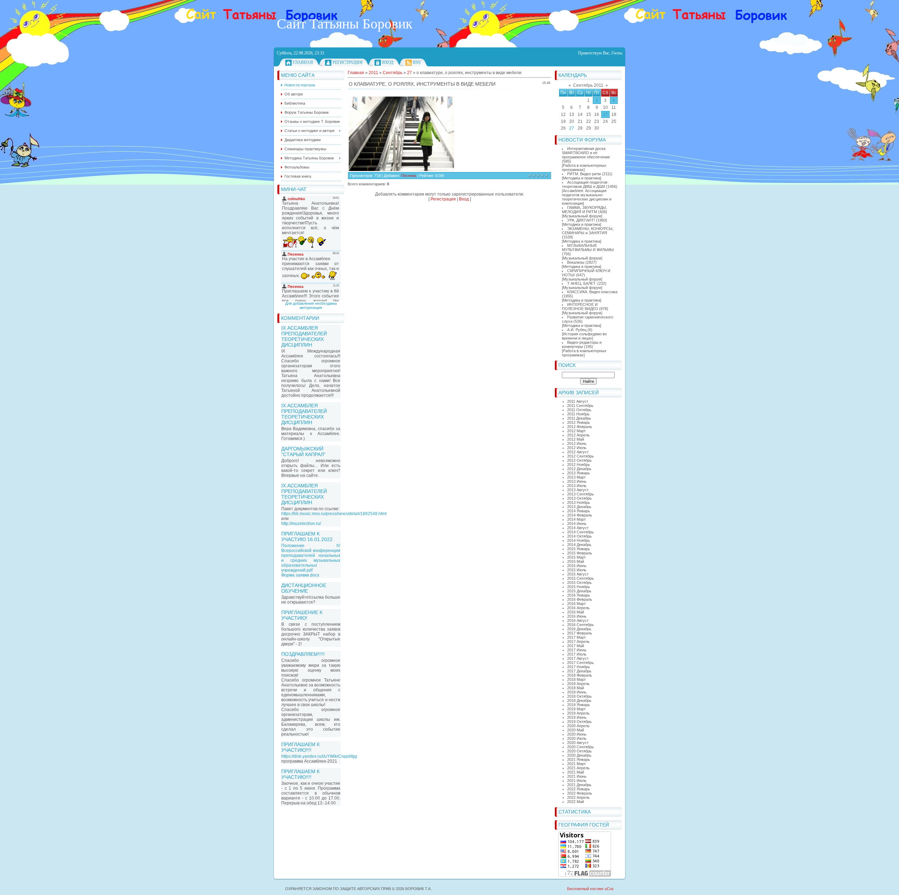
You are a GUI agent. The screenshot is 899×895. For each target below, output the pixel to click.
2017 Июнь (576, 650)
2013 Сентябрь (580, 494)
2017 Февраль (579, 633)
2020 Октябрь (579, 751)
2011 (373, 72)
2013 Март (576, 477)
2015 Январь (578, 549)
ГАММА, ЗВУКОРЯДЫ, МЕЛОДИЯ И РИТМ (584, 209)
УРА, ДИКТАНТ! (581, 220)
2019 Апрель (578, 713)
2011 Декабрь (579, 418)
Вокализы (575, 262)
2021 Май (575, 772)
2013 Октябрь (579, 498)
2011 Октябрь (579, 410)
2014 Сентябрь (580, 532)
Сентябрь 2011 (588, 85)
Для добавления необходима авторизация (311, 305)
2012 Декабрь (579, 469)
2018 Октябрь (579, 696)
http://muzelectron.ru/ (301, 523)
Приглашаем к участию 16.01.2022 (307, 536)
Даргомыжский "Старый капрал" (303, 451)
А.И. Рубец (576, 330)
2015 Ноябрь (578, 587)
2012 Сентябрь (580, 456)
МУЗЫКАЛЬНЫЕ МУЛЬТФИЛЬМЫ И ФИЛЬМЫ (588, 247)
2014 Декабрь (579, 544)
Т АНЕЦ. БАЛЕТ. (581, 283)
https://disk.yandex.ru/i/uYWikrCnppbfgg (319, 756)
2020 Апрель (578, 726)
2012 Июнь (576, 443)
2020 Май (575, 730)
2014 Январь (578, 511)
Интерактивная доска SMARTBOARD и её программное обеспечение (586, 152)
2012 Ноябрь (578, 464)
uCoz (609, 889)
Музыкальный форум (582, 216)
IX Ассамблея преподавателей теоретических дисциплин (304, 336)
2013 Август (578, 490)
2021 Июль (576, 780)
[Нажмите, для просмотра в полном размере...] (401, 169)
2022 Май (575, 801)
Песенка (408, 175)
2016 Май (575, 612)
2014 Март (576, 519)
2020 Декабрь (579, 755)
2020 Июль (576, 738)
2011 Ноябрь (578, 414)
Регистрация (347, 62)
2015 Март (576, 557)
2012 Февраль (579, 427)
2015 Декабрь (579, 591)
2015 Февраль (579, 553)
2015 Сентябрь (580, 578)
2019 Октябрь (579, 721)
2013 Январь (578, 473)
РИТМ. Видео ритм (584, 174)
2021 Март (576, 764)
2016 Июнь (576, 616)
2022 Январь (578, 789)
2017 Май (575, 646)
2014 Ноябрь (578, 540)
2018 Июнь (576, 692)
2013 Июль (576, 485)
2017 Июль (576, 654)
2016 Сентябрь (580, 625)
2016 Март (576, 603)
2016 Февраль (579, 599)
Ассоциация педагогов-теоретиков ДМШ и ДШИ (585, 184)
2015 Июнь (576, 566)
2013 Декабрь (579, 507)
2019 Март (576, 709)
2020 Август (578, 743)
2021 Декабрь (579, 785)
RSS (417, 62)
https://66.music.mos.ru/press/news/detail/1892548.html (334, 513)
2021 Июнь (576, 776)
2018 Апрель (578, 684)
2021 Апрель (578, 768)
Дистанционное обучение (303, 588)
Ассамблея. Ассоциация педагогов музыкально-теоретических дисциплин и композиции (586, 197)
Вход (387, 62)
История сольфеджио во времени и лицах (584, 336)
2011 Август (577, 401)
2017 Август (578, 658)
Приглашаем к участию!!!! (300, 747)
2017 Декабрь (579, 671)
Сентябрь (392, 72)
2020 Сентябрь (580, 747)
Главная (303, 62)
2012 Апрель (578, 435)
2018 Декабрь (579, 700)
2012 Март (576, 431)
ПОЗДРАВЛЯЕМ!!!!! (303, 654)
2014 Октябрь (579, 536)
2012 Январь (578, 422)
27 (571, 128)
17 (605, 114)
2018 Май (575, 688)
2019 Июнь (576, 717)
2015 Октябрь (579, 582)
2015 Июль (576, 570)
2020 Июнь (576, 734)
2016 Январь (578, 595)
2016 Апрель (578, 608)
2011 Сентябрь (580, 405)
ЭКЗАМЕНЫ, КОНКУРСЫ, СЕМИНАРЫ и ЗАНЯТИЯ (587, 230)
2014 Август (578, 528)
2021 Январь (578, 759)
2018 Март (576, 679)
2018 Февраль (579, 675)
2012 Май (575, 439)
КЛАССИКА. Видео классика (592, 292)
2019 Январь (578, 705)
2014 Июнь (576, 523)
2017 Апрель (578, 641)
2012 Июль (576, 448)
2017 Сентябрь (580, 662)
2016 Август (578, 620)
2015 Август (578, 574)
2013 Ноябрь (578, 502)
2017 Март (576, 637)
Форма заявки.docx (300, 575)
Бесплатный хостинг (585, 889)
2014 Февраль (579, 515)
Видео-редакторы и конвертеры (582, 344)
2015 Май (575, 561)
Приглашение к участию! (301, 615)
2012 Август (578, 452)
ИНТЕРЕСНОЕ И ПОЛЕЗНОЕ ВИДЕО (580, 306)
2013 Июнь (576, 481)
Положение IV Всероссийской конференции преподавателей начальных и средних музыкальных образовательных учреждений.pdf (310, 558)
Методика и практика (581, 178)
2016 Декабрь (579, 629)
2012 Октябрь (579, 460)
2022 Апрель (578, 797)
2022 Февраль (579, 793)
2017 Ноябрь (578, 667)
